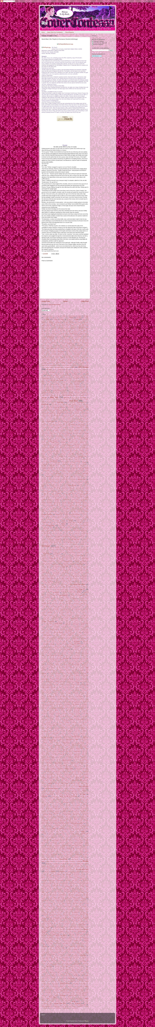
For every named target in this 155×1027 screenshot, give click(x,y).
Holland (43, 579)
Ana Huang (44, 356)
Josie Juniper (52, 640)
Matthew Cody (77, 754)
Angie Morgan (70, 359)
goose (73, 547)
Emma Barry (50, 509)
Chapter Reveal (62, 433)
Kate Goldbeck (44, 661)
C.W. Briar (74, 418)
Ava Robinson (82, 378)
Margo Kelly (50, 745)
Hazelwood (62, 567)
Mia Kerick (80, 771)
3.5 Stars (79, 317)
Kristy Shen (64, 690)
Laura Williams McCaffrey (76, 702)
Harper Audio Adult (83, 563)
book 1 (66, 401)
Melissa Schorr (54, 769)
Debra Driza (80, 478)
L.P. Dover (48, 695)
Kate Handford (59, 661)
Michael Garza (81, 772)
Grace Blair (44, 549)
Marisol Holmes (61, 748)
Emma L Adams (45, 511)
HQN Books (69, 582)
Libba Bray (52, 716)
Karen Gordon (44, 656)
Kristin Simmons (67, 688)
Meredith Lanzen (49, 771)
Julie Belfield (76, 641)
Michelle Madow (79, 777)
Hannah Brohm (76, 557)
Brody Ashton (76, 413)
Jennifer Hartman (55, 620)
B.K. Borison (77, 383)
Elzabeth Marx (85, 503)
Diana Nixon (59, 484)
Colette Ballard (71, 453)
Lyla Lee (58, 731)
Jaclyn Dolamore (68, 601)
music (54, 790)
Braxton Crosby (71, 409)
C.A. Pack (78, 415)
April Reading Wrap (58, 367)
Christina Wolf (80, 439)
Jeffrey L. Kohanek (70, 612)
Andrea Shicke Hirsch (46, 357)
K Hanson (70, 647)
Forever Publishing (46, 531)
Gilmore (77, 542)
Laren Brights (65, 698)
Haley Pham (44, 557)
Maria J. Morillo (67, 745)
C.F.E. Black (50, 416)
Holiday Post (76, 578)
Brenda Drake (44, 410)
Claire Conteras (50, 448)
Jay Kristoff (75, 610)
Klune (78, 684)
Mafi (49, 739)
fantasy (63, 524)
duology (70, 490)
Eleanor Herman (83, 494)
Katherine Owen (58, 664)
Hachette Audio (80, 555)
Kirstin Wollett (49, 684)
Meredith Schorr (57, 771)
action (68, 325)
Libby (57, 716)
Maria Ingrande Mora (58, 745)
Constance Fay (62, 456)
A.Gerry (76, 321)
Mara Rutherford (81, 742)
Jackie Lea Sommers (52, 601)
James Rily (58, 604)
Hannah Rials (69, 560)
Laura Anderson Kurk (52, 699)
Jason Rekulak (52, 610)
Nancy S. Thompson (83, 791)
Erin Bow (71, 517)
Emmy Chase (48, 513)
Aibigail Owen (81, 328)
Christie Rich (76, 438)
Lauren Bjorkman (75, 704)
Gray (43, 550)
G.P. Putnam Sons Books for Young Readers (65, 536)
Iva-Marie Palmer (49, 594)
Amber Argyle (69, 348)
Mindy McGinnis (83, 780)
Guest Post (46, 554)
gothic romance (84, 547)
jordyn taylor (67, 638)
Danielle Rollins (55, 470)
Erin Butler (77, 517)
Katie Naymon (52, 669)
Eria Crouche (60, 516)
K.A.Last (74, 649)
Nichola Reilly (56, 797)
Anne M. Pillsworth (55, 363)
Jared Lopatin (78, 609)
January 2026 (48, 609)
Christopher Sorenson (76, 444)
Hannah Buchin (45, 558)
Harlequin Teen (68, 561)
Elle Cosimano (74, 500)
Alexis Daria (65, 336)
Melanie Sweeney (63, 765)
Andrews (75, 357)
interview (79, 591)
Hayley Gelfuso (55, 567)
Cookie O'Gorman (64, 457)
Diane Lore (74, 484)
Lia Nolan (83, 714)
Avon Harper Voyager (79, 380)
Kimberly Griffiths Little (60, 681)
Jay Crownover (68, 610)
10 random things (72, 316)
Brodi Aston (65, 413)
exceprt (63, 520)
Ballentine (77, 384)
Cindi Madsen (84, 445)
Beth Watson (57, 393)
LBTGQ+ (62, 710)
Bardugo (83, 386)
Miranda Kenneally (53, 782)
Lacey (72, 695)
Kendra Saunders (84, 675)
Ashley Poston (52, 372)
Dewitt (85, 482)
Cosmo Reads (50, 459)
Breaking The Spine (81, 409)
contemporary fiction (82, 456)
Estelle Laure (54, 519)
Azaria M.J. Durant (67, 381)
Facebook (44, 522)
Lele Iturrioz (71, 713)
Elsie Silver (70, 503)
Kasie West (66, 658)
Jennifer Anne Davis (67, 617)
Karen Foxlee (84, 655)
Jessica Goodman (79, 626)
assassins (52, 374)
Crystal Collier (45, 464)
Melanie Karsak (84, 763)
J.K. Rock (51, 598)
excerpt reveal (80, 520)
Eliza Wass (48, 497)
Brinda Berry (77, 412)
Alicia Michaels (44, 339)
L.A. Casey (48, 693)
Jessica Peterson (56, 627)
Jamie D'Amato (71, 604)
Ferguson (45, 527)
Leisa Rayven (64, 713)
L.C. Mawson (54, 693)
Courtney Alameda (68, 459)
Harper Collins (55, 564)
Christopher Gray (83, 442)
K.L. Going (66, 650)
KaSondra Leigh (75, 658)
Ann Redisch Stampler (76, 360)
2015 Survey (61, 317)
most (76, 786)
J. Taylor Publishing (62, 595)
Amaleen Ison (62, 343)
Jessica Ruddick (83, 627)
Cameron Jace (66, 421)
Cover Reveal (53, 461)
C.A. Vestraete (84, 415)
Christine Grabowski (64, 441)
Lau (86, 698)
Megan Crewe (51, 760)
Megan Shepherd (80, 762)
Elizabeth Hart (79, 497)
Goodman (63, 547)
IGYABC (73, 586)
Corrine (44, 459)
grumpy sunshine (62, 552)
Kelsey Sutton (58, 675)
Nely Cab (75, 794)
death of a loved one (57, 477)
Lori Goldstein (56, 728)
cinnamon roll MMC (75, 447)
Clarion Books (49, 450)
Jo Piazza (67, 632)
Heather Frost (80, 569)
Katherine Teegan (76, 664)
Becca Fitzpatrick (48, 389)
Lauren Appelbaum (50, 704)
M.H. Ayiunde (69, 734)
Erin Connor (82, 517)
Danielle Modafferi (46, 470)
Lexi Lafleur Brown (59, 714)
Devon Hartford (79, 482)
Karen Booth (60, 655)
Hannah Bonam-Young (66, 557)
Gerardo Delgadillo (54, 542)
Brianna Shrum (80, 410)
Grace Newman (51, 549)
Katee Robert (63, 663)
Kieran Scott (84, 678)
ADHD (55, 327)
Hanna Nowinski (56, 557)
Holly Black (55, 580)
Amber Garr (84, 348)
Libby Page (70, 716)
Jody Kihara (86, 634)
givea (70, 544)
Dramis (87, 488)
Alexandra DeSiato (83, 333)
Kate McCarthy (82, 661)
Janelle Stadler (56, 607)
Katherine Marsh (50, 664)
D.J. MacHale (67, 465)
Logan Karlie (49, 727)
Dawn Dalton (75, 474)
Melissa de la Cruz (78, 766)
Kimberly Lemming (83, 681)
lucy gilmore (61, 730)
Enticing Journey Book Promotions (72, 514)
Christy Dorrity (85, 444)
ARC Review (83, 367)
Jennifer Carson (84, 617)
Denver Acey (56, 482)
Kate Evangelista (83, 659)
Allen (70, 340)
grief (51, 552)
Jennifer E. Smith (45, 620)
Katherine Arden (79, 663)
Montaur (79, 785)
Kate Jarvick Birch (66, 661)
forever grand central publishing (80, 530)
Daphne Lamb (48, 471)
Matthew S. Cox (53, 756)
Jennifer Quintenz (84, 623)
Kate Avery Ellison (54, 660)
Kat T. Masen (45, 659)
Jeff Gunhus (50, 612)
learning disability (52, 711)
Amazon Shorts (62, 348)
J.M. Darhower (82, 598)
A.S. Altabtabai (79, 322)
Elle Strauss (49, 502)
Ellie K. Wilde (71, 502)
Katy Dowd (49, 670)
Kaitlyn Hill (44, 653)
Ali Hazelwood (50, 337)
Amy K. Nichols (77, 353)
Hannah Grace (52, 558)
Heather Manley (75, 570)
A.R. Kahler (72, 322)
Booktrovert (67, 406)
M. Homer (48, 734)
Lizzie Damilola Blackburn (51, 725)
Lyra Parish (63, 733)
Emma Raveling (66, 511)
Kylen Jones (82, 692)
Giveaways (46, 546)
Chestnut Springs (59, 436)
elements (43, 496)
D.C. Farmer (60, 465)
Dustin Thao (80, 490)
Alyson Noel (60, 342)
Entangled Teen (59, 514)
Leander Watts (44, 711)
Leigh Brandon (84, 711)
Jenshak (82, 624)
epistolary (48, 516)
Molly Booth (57, 783)
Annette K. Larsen (72, 363)
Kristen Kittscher (54, 687)
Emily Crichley (82, 505)
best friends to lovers (46, 392)
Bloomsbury (44, 399)
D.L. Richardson (81, 465)
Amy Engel (48, 353)
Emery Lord (45, 505)
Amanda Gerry (49, 345)
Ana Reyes (50, 356)
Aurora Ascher (68, 377)
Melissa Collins (68, 766)
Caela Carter (55, 419)
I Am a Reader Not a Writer (77, 584)
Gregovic (77, 550)
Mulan (66, 788)
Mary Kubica (77, 753)
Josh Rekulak (44, 640)
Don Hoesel (64, 487)
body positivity (80, 399)
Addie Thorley (81, 325)
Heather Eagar (62, 569)
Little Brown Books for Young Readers (50, 724)
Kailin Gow (77, 652)
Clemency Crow (65, 451)
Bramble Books (71, 407)
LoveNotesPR (83, 728)
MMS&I (50, 783)
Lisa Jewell (65, 721)
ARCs (55, 369)
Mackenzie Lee (66, 736)
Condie (77, 454)
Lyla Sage (69, 731)
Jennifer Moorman (49, 623)
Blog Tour (54, 397)
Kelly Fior (82, 672)
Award (48, 381)
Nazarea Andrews (59, 794)
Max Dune (61, 756)
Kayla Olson (74, 670)
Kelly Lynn (51, 673)
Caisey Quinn (63, 419)
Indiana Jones (81, 587)
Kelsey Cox (76, 673)
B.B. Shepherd (56, 383)
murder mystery (85, 788)
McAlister (85, 756)
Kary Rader (59, 658)
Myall (79, 790)
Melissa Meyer (85, 768)
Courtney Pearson (84, 459)
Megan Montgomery (58, 762)
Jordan (68, 637)
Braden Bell (57, 407)
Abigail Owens (84, 324)
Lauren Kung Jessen (82, 705)
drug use (59, 490)
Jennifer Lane (60, 621)
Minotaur (43, 782)
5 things (83, 319)
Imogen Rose (65, 587)
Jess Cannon (56, 626)
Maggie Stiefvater (69, 739)
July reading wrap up (83, 644)
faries (80, 524)
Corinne (86, 457)
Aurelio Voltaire (59, 377)
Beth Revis (44, 394)
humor (43, 584)
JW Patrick (65, 647)
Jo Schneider (72, 632)
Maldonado (45, 742)
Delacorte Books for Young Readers (68, 479)
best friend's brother (83, 390)
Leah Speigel (84, 710)
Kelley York (69, 672)
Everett (50, 520)
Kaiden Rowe (70, 652)
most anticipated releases (51, 788)
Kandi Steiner (64, 653)
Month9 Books (85, 785)
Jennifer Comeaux (55, 618)
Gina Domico (56, 544)
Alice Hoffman (71, 337)
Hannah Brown (84, 557)
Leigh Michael (44, 713)
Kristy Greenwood (56, 690)
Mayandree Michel (68, 756)
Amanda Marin (72, 345)
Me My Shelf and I (45, 759)
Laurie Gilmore (62, 708)
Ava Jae (64, 378)
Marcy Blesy (59, 743)
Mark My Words (57, 750)
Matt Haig (62, 754)
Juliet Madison (67, 644)
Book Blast (73, 401)
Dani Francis (80, 467)
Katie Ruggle (74, 669)
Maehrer (44, 739)
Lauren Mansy (52, 707)
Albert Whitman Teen (46, 331)
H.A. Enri (79, 553)
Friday (51, 534)
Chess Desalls (51, 436)
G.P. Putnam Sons (49, 536)
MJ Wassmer (84, 782)
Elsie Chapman (56, 503)
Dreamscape (45, 490)
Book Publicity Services (56, 404)
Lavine (87, 708)
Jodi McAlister (63, 634)
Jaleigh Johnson (83, 603)
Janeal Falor (49, 607)
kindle (77, 682)
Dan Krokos (67, 467)
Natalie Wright (66, 793)
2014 (55, 317)
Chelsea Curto (79, 435)
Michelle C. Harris (45, 777)
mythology (44, 791)
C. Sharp (72, 415)
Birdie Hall (53, 395)
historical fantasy (45, 576)
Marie (51, 747)
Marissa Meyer (79, 748)
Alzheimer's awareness (53, 343)
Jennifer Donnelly (83, 618)
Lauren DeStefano (54, 705)
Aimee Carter (47, 330)
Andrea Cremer (75, 356)
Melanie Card (66, 763)
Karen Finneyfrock (76, 655)
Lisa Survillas (48, 722)
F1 (85, 520)
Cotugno (61, 459)
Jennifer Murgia (58, 623)
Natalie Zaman (74, 793)
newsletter (50, 797)
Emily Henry (61, 507)
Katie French (58, 667)
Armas (67, 369)
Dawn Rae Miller (65, 476)
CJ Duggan (83, 447)
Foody (61, 528)
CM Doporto (49, 453)
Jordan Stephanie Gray (50, 638)
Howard (63, 582)
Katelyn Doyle (71, 663)
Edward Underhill (80, 493)
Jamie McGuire (79, 604)
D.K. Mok (74, 465)
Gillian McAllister (70, 542)
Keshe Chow (84, 676)
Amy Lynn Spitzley (52, 354)
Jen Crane (77, 612)
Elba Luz (62, 494)
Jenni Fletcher (69, 615)
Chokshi (51, 438)
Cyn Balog (44, 465)
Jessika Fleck (77, 629)
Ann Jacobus (67, 360)
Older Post (84, 301)
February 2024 (75, 525)
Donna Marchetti (80, 487)
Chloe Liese (45, 438)
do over (48, 487)
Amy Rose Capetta (61, 354)
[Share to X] (55, 254)
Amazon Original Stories (51, 348)
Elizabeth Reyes (49, 500)
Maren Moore (67, 743)
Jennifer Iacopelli (83, 620)
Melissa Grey (60, 768)
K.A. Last (61, 649)
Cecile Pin (63, 430)
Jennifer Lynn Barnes (77, 621)
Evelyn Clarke (44, 520)
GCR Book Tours (75, 539)
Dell (58, 481)
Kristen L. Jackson (62, 687)
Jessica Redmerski (65, 627)
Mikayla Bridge (79, 779)
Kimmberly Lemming (71, 682)
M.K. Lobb (75, 734)
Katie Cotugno (51, 667)
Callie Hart (85, 419)
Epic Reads (84, 514)
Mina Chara (67, 780)
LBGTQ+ (56, 710)
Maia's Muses (69, 740)
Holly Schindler (58, 581)
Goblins (71, 546)
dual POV (65, 490)
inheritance (72, 589)
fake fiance (86, 522)
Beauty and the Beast (80, 387)
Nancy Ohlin (64, 791)
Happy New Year (85, 560)
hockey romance (50, 578)
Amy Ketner (84, 353)
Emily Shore (58, 508)
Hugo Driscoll (84, 582)
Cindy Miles (51, 447)
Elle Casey (67, 500)
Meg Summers (84, 759)
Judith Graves (74, 640)
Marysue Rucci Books (46, 754)
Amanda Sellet (49, 347)
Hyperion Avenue (64, 584)
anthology (59, 365)
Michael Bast (66, 772)
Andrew (62, 357)
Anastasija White (67, 356)
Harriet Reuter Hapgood (82, 566)
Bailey (43, 384)
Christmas (63, 442)
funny (78, 534)
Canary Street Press (68, 422)
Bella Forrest (78, 389)
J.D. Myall (66, 597)
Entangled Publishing (47, 514)
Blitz (86, 395)
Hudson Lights (77, 582)
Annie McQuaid (52, 365)
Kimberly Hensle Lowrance (72, 681)
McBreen (43, 757)
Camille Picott (80, 421)
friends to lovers (66, 535)
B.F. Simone (69, 383)
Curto (78, 464)
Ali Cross (85, 336)
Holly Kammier (84, 579)
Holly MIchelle (50, 581)
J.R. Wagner (61, 600)
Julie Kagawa (77, 643)
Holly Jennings (77, 579)
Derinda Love (68, 482)
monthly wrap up (47, 786)
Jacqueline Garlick (46, 603)
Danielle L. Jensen (84, 468)
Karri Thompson (52, 658)
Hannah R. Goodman (60, 560)
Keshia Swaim (44, 678)
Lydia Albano (84, 730)
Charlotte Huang (58, 435)
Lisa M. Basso (73, 720)
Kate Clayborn (69, 659)
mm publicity (44, 783)
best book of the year (73, 390)
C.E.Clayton (44, 416)
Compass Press (70, 454)
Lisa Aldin (64, 719)
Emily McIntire (85, 507)
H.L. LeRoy (61, 555)
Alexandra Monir (69, 334)
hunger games (49, 584)
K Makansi (76, 647)
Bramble (63, 407)
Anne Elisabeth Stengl (79, 362)
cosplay (56, 459)
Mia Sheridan (85, 771)
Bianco (47, 395)
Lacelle (67, 695)
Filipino (76, 527)
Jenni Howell (76, 615)
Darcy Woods (71, 471)
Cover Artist (45, 461)
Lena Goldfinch (78, 713)
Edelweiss (58, 493)
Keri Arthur (71, 676)
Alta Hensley (54, 342)
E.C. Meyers (67, 491)
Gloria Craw (66, 546)
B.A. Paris (50, 383)
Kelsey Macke (51, 675)
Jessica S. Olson (45, 629)
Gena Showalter (45, 541)
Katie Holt (72, 667)
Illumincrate (85, 586)
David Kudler (54, 474)
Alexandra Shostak (78, 334)
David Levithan (62, 474)
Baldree (58, 384)
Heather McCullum (55, 572)
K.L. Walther (78, 650)
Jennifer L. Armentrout (48, 621)
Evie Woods (56, 520)
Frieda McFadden (57, 534)
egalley (86, 493)
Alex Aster (83, 331)
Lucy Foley (54, 730)
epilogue (43, 516)
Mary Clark (85, 751)
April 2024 (81, 365)
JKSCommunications (58, 632)
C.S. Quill (62, 418)
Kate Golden (51, 661)
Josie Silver (59, 640)
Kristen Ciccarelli (45, 687)
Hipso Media (84, 575)
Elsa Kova (50, 503)
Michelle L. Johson (70, 777)
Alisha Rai (82, 339)
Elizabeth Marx (66, 499)
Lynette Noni (84, 731)
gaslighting (58, 539)
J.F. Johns (79, 597)
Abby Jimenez (54, 324)
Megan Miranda (49, 762)
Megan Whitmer (50, 763)
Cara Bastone (53, 424)
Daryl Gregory (66, 473)
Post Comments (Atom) (55, 304)
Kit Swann (68, 684)
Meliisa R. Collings (73, 765)
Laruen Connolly (81, 698)
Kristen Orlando (71, 687)
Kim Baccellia (52, 679)
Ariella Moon (61, 369)
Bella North (85, 389)
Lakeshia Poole (71, 696)
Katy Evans (55, 670)
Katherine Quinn (67, 664)
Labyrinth (62, 695)
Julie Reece (45, 644)
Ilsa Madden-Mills (52, 587)
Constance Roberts (72, 456)
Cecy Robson (69, 430)
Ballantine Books (65, 384)
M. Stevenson (55, 734)
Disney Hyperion (72, 485)
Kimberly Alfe (78, 679)
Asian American (84, 372)
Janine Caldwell (71, 607)
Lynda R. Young (77, 731)
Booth (72, 406)
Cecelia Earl (48, 430)
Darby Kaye (64, 471)
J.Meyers (55, 600)
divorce (85, 485)
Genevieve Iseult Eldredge (56, 541)
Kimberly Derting (49, 681)
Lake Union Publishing (61, 696)
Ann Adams (53, 360)
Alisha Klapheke (75, 339)
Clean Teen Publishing (55, 451)
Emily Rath (45, 508)
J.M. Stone (49, 600)
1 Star (58, 316)
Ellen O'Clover (57, 502)
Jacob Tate (84, 601)
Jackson (61, 601)
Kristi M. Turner (46, 688)
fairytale (64, 522)
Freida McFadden (84, 533)
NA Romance (53, 791)
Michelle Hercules (54, 777)
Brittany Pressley (45, 413)
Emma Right (73, 511)
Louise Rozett (76, 728)
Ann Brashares (60, 360)
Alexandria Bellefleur (50, 336)
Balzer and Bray (48, 386)
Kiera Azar (71, 678)
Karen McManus (60, 656)
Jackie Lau (44, 601)
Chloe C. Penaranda (77, 436)
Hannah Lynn (68, 558)
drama (82, 488)
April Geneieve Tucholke (48, 367)
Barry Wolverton (48, 387)
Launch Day (44, 699)
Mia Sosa (45, 772)
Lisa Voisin (61, 722)
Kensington (58, 676)
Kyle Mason (68, 692)
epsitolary (54, 516)
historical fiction (53, 576)
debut (86, 477)
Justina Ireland (45, 647)
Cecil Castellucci (55, 430)
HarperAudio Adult (56, 566)
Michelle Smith (49, 779)
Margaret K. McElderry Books (77, 743)
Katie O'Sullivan (60, 669)
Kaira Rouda (84, 652)
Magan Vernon (54, 739)
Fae (48, 522)
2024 (66, 317)
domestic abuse (56, 487)
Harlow (55, 563)
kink (83, 682)
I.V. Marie (44, 586)
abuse (48, 325)
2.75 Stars (46, 317)
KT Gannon (56, 692)
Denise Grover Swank (75, 481)
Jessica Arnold (64, 626)
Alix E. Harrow (65, 340)
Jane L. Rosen (82, 606)
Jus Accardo (77, 646)
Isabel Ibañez (65, 592)
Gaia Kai (66, 537)
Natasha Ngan (81, 793)
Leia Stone (69, 711)
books (44, 406)
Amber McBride (67, 350)
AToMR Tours (62, 374)
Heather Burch (45, 569)
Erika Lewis (59, 517)
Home (43, 32)
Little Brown (84, 722)
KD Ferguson (48, 672)
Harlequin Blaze (60, 561)
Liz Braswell (63, 724)
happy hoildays (77, 560)
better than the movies (80, 393)
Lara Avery (59, 698)
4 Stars (47, 319)
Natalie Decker (58, 793)
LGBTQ (72, 714)
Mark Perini (65, 750)
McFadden (59, 757)
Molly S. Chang (80, 783)
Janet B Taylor (64, 607)
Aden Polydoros (49, 327)
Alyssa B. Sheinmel (68, 342)
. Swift (43, 316)
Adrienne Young (73, 327)
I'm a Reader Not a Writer (52, 586)
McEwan (54, 757)
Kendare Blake (66, 675)
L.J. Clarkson (75, 693)
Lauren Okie (76, 707)
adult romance (82, 327)
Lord (51, 728)
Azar (60, 381)
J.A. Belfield (79, 595)
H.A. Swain (85, 553)
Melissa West (69, 769)
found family (84, 531)
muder (62, 788)
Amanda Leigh (64, 345)
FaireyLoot (53, 522)
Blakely (82, 395)
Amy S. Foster (70, 354)
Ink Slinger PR (80, 589)
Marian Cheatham (83, 745)
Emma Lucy (59, 511)
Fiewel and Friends (63, 527)
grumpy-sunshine (71, 552)
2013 (51, 317)
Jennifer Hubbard (74, 620)
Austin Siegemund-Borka (78, 377)
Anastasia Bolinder (58, 356)
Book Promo (45, 404)
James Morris (44, 604)
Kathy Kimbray (61, 666)
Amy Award (61, 351)
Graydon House (48, 550)
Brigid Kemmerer (61, 412)
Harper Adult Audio (73, 563)
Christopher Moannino (66, 444)
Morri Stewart (66, 786)
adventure (54, 328)
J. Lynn (83, 594)
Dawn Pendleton (57, 476)
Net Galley (83, 794)
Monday (54, 785)
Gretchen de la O (83, 550)
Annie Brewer (81, 363)
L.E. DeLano (61, 693)
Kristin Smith (74, 688)
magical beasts (44, 740)
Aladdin (79, 330)
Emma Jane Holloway (82, 510)
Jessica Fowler (71, 626)
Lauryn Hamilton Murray (78, 708)
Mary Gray (64, 753)
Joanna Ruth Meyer (47, 634)
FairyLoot (59, 522)
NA (48, 791)
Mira (47, 782)
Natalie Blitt (51, 793)
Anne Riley (64, 363)
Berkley (48, 390)
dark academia (79, 471)
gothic (78, 547)
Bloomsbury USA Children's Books (55, 399)
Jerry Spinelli (49, 626)
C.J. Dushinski (64, 416)
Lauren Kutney (44, 707)
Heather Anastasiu (83, 567)
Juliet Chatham (59, 644)
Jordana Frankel (60, 638)
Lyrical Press (75, 733)
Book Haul (60, 402)
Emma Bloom (57, 509)
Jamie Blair (64, 604)
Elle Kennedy (82, 500)
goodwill (69, 547)
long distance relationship (80, 727)
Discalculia (53, 485)
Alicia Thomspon (59, 339)
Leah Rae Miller (77, 710)
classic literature (56, 450)
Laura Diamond (68, 699)
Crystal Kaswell (53, 464)
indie (86, 587)
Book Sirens (65, 404)
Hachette (73, 555)
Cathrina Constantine (69, 428)
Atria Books (74, 374)
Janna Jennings (80, 607)
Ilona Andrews (44, 587)
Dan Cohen (61, 467)
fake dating (79, 522)
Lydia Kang (52, 731)
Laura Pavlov (77, 701)
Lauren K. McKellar (73, 705)
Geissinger (85, 539)
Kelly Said (64, 673)
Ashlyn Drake (76, 372)
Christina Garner (56, 439)
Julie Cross (64, 643)
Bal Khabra (53, 384)
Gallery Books (73, 538)
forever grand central (66, 530)
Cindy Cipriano (44, 447)
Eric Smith (79, 516)
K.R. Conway (44, 652)
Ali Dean (43, 337)
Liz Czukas (70, 724)
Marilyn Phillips (83, 747)
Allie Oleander (82, 340)
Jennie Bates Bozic (84, 615)
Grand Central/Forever (82, 549)
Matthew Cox (84, 754)
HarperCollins (65, 566)
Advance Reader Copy (46, 328)
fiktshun (71, 527)
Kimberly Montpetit (52, 682)
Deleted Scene (53, 481)
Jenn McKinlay (44, 615)
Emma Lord (52, 511)
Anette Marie (81, 357)
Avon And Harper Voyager (57, 380)
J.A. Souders (53, 597)
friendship (73, 534)
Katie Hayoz (65, 667)
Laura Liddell (64, 701)
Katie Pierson (67, 669)
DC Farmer (77, 476)
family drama (57, 524)
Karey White (84, 656)
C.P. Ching (50, 418)
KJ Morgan (73, 684)
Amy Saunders (77, 354)
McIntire (69, 757)
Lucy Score (77, 730)
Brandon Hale (63, 409)
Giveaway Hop (83, 544)
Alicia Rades (51, 339)
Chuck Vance (77, 445)
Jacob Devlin (77, 601)
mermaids (64, 771)
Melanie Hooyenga (75, 763)
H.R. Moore (67, 555)
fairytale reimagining (72, 522)
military (58, 780)
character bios (69, 433)
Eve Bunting (78, 519)
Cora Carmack (78, 458)
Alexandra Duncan (45, 334)
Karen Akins (77, 653)
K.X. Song (51, 652)
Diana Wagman (67, 484)
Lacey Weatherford (79, 695)
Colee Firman (63, 453)
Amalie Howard (71, 343)
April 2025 (86, 365)
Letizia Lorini (45, 714)
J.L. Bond (57, 598)
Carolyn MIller (67, 425)
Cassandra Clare (83, 425)
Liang (47, 716)
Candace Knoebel (83, 422)
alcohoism (54, 331)
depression (62, 482)
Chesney (45, 436)
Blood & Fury (75, 397)
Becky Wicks (71, 389)
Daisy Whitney (50, 467)
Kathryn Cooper (45, 666)
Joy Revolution (67, 640)
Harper (59, 563)
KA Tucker (58, 652)
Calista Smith (78, 419)
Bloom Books (83, 397)
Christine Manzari (45, 442)
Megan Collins (44, 760)
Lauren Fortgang (63, 705)
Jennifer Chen (46, 618)
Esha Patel (48, 519)
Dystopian (49, 491)
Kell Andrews (62, 672)
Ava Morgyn (69, 378)
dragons (78, 488)
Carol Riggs (48, 425)
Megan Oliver (66, 762)
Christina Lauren (65, 439)
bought (82, 406)
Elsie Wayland (78, 503)
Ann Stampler (44, 362)
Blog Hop (44, 397)
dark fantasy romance (49, 473)
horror (87, 581)
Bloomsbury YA (67, 399)
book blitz (85, 401)
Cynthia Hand (52, 465)
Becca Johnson (56, 389)
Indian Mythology (73, 587)
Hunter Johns (56, 584)
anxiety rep (69, 365)
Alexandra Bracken (73, 333)
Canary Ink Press (58, 422)
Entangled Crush (83, 513)
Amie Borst (82, 350)
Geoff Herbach (76, 541)
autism (59, 378)
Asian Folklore (45, 374)
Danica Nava (50, 468)
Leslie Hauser (85, 713)
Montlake (54, 786)
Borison (77, 406)
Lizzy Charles (67, 725)
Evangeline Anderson (69, 519)
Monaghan (48, 785)
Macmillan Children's (57, 737)
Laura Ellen (75, 699)
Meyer (68, 771)
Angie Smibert (77, 359)
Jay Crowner (60, 610)
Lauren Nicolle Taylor (68, 707)
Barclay (77, 386)
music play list (60, 790)
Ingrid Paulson (57, 589)
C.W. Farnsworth (81, 418)
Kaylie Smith (80, 670)
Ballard (71, 384)
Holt (69, 581)
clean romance (45, 451)
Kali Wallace (49, 653)
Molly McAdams (65, 783)
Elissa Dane (82, 496)
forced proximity (50, 530)
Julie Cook (58, 643)
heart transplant (74, 567)
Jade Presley (54, 603)
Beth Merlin (71, 392)
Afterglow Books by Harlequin (64, 328)
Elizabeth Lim (58, 499)
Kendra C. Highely (75, 675)
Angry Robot (84, 359)
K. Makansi (50, 649)
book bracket (44, 402)
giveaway (75, 544)
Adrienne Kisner (65, 327)
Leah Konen (69, 710)
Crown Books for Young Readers (69, 462)
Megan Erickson (67, 760)
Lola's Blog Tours (70, 727)
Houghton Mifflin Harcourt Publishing (51, 583)
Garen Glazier (81, 537)
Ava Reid (76, 378)
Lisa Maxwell (80, 720)
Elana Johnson (55, 494)
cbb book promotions (79, 428)
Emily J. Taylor (69, 507)
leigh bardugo (76, 711)
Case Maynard (75, 425)
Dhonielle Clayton (45, 484)
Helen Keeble (76, 573)
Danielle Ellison (74, 468)
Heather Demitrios (53, 569)
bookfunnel (86, 404)
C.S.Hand (68, 418)
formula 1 (66, 531)
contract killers (56, 457)
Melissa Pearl (46, 769)
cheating (73, 435)
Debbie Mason (73, 477)
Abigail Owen (76, 324)
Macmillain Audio (75, 736)
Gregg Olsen (62, 550)
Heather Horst (51, 570)
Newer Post (46, 301)
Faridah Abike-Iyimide (72, 524)
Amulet (48, 351)
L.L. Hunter (82, 693)
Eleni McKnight (56, 496)
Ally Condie (47, 342)
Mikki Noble (52, 780)
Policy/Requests (69, 32)
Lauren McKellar (59, 707)
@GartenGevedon (49, 316)
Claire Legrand (64, 448)
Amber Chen (77, 348)
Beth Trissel (50, 393)
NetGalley (44, 796)
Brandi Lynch (49, 409)
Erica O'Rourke (52, 517)
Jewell (44, 630)
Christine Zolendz (55, 442)
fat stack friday (50, 525)
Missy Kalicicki (70, 782)
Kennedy (52, 676)
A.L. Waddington (50, 322)
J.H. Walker (84, 597)
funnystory (83, 534)
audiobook (48, 375)
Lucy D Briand (48, 730)
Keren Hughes (64, 676)
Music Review (67, 790)
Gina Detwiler (49, 544)
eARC (87, 491)
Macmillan (85, 736)
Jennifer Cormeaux (64, 618)
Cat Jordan (57, 427)
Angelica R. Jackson (61, 359)
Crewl (83, 461)
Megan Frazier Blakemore (79, 760)
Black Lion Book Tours (68, 395)
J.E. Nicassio (72, 597)
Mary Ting (84, 753)
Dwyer (85, 490)
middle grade (64, 779)
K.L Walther (59, 650)
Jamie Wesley (46, 606)
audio (81, 374)
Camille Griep (73, 421)
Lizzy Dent (74, 725)
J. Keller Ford (77, 594)
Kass (82, 658)
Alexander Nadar (64, 333)
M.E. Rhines (61, 734)
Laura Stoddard (66, 702)
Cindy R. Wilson (59, 447)
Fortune (71, 531)
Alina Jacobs (67, 339)
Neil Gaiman (68, 794)
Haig (86, 555)
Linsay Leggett (44, 719)
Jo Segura (79, 632)
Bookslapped (60, 406)
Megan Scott (73, 762)
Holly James (69, 579)
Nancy (58, 791)
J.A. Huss (86, 595)
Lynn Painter (56, 733)
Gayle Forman (66, 539)
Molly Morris (72, 783)
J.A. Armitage (72, 595)
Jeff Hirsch (56, 612)
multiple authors (72, 788)
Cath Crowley (71, 427)
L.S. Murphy (55, 695)
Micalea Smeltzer (58, 772)
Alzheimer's (45, 343)
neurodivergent (54, 796)
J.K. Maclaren (44, 598)
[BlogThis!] (53, 254)
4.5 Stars (61, 319)
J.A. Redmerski (46, 597)
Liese (79, 716)
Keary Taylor (55, 672)
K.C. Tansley (85, 649)
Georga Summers (45, 542)
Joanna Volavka (56, 634)
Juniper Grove (62, 646)
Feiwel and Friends (84, 525)
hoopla (73, 581)
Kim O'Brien (59, 679)
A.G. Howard (69, 321)
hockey (43, 578)
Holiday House (69, 578)
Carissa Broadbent (71, 424)
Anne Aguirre (70, 362)
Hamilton (50, 557)
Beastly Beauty (71, 387)
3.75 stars (86, 317)
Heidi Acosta (48, 573)
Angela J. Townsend (50, 359)
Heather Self (73, 572)
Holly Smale (65, 581)
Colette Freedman (79, 453)
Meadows (53, 759)
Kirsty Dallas (56, 684)
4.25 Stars (55, 319)
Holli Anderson (49, 579)
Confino (82, 454)
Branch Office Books (80, 407)
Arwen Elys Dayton (83, 369)
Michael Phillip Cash (51, 774)
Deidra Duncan (51, 479)
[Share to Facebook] (57, 254)
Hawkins (48, 567)
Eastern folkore (46, 493)
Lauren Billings (67, 704)
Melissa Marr (78, 768)
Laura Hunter (49, 701)
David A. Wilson (78, 473)
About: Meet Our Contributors (55, 32)
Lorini (70, 728)
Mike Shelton (45, 780)
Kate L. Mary (74, 661)
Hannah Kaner (61, 558)
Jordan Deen (81, 637)
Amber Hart (59, 350)
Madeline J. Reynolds (77, 737)
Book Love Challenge (71, 402)
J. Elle (71, 594)
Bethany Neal (71, 393)
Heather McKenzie (65, 572)
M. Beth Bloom (83, 733)
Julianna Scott (54, 641)
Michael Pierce (60, 774)
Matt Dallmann (55, 754)
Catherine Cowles (79, 427)
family (51, 524)
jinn (51, 632)
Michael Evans (73, 772)
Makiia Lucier (85, 740)
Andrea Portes (84, 356)
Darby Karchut (56, 471)
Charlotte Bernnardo (49, 435)
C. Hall (68, 415)
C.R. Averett (56, 418)
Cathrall (61, 428)
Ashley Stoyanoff (60, 372)
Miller (62, 780)
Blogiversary (66, 397)
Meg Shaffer (77, 759)
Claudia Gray (76, 450)
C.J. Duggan (56, 416)
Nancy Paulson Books (72, 791)
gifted (65, 542)
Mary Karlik (71, 753)
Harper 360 (65, 563)
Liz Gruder (76, 724)
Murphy (44, 790)
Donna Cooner (72, 487)
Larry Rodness (73, 698)
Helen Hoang (69, 573)
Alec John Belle (67, 331)
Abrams (43, 325)
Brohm (82, 413)
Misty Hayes (77, 782)
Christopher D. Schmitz (73, 442)
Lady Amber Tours (51, 696)
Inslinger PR (51, 591)
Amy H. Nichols (69, 353)
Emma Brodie (64, 509)
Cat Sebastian (64, 427)
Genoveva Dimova (67, 541)
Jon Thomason (76, 635)
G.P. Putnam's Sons (80, 536)
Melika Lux (81, 765)
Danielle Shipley (62, 470)
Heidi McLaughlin (55, 573)
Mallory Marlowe (66, 742)
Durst (75, 490)
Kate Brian (62, 660)
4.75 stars (69, 319)
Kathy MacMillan (69, 666)
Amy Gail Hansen (61, 353)
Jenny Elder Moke (66, 624)
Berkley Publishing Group (59, 390)
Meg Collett (64, 759)
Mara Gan (74, 742)
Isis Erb (79, 592)
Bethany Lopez (64, 393)
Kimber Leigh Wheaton (68, 679)
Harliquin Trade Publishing (47, 563)
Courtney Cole (77, 459)
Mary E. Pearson (45, 753)
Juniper (55, 646)
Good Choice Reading (54, 547)
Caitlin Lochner (71, 419)
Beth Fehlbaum (64, 392)
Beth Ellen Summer (56, 392)
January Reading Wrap (65, 609)
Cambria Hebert (50, 421)
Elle (62, 500)
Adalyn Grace (74, 325)
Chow (55, 438)
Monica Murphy (60, 785)
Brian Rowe (72, 410)
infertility (43, 589)
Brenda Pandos (52, 410)
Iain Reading (61, 586)
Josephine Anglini (75, 638)
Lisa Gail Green (58, 720)
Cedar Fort (76, 430)
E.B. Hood (55, 491)
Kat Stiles (86, 658)
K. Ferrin (86, 647)
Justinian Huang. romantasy (55, 647)
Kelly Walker (69, 673)
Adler (59, 327)
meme (83, 769)
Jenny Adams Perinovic (56, 624)
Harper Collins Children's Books (67, 564)
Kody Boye (57, 685)
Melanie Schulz (54, 765)
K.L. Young (85, 650)
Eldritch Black (75, 494)
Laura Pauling (71, 701)
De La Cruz (84, 476)
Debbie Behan (65, 477)
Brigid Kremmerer (69, 412)
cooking (71, 457)
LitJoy (79, 722)
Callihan (43, 421)
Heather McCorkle (46, 572)
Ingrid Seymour (65, 589)
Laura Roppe (52, 702)
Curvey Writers (84, 464)
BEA (65, 387)
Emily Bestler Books (73, 505)
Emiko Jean (58, 505)
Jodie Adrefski (79, 634)
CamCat (59, 421)
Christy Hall (45, 445)
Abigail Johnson (69, 324)
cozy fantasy (77, 461)
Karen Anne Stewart (51, 655)
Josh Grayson (84, 638)
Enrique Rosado (75, 513)
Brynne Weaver (57, 415)
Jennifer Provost (75, 623)
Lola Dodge (62, 727)
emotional (55, 513)
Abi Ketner (61, 324)
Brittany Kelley (84, 412)
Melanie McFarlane (45, 765)
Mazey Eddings (77, 756)
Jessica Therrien (62, 629)
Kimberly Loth (44, 682)
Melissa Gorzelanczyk (51, 768)
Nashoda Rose (45, 793)
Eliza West (54, 497)
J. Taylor (54, 595)
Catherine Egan (49, 428)
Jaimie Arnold (76, 603)
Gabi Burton (48, 537)
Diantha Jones (80, 484)
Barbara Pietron (71, 386)
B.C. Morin (63, 383)
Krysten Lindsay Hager (47, 692)
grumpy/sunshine (80, 552)
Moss (72, 786)
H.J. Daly (56, 555)
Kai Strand (64, 652)
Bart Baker (55, 387)
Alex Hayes (48, 333)
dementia (63, 481)
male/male (51, 742)
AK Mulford (69, 330)
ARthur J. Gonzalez (74, 369)
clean (86, 450)
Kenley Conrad (46, 676)
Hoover (78, 581)
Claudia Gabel (69, 450)
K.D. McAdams (46, 650)
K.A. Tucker (67, 649)
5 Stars (77, 319)
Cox (72, 461)
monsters (74, 785)
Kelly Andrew (76, 672)
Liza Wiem (83, 724)
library (75, 716)
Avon (47, 380)
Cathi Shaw (56, 428)
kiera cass (77, 678)
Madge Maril (85, 737)
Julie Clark (52, 643)
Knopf (83, 684)
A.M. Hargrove (58, 322)
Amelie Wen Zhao (75, 350)
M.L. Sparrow (82, 734)
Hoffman (58, 578)
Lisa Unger (55, 722)
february (68, 525)
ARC (73, 367)
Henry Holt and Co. (53, 575)
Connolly (50, 456)
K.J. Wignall (53, 650)
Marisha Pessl (54, 748)
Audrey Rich (51, 377)
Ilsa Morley (59, 587)
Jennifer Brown (77, 617)
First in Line (86, 527)
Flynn (52, 528)
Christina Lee (73, 439)
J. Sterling (48, 595)
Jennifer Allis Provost (56, 617)
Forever (57, 530)
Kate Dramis (76, 659)
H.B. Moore (44, 555)
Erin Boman (65, 517)
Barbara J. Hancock (62, 386)
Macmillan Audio (46, 737)
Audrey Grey (84, 375)
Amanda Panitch (80, 345)
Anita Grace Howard (46, 360)
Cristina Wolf (48, 462)
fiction (56, 527)
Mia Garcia (74, 771)
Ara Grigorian (67, 367)
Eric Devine (67, 516)
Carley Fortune (81, 424)
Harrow (43, 567)
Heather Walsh (80, 572)
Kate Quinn (56, 663)
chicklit (70, 436)
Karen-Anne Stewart (76, 656)
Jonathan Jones (84, 635)
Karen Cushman (68, 655)
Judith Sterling (82, 640)
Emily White (81, 508)
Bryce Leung (49, 415)
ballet (82, 384)
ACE (58, 325)
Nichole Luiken (72, 797)
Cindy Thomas (67, 447)
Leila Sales (58, 713)
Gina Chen (83, 542)
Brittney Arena (52, 413)
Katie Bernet (44, 667)
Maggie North (61, 739)
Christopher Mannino (46, 444)
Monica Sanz (67, 785)
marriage (43, 751)
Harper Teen (79, 564)
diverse (80, 485)
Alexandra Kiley (54, 334)
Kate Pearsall (50, 663)
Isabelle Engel (72, 592)
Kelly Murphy (57, 673)
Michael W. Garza (77, 774)
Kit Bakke (62, 684)
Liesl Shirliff (85, 716)
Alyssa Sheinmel (85, 342)
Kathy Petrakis (77, 666)
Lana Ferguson (79, 696)
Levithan (51, 714)
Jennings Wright (46, 624)
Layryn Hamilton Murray (48, 710)
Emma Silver (80, 511)
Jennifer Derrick (74, 618)
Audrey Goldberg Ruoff (65, 375)
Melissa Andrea (50, 766)
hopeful (83, 581)
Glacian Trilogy (59, 546)
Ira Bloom (49, 592)
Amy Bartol (69, 351)
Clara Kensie (71, 448)
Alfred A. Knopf (73, 336)
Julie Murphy (85, 643)
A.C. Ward (56, 321)
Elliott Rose (85, 502)
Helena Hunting (84, 573)
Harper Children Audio (46, 564)
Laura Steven (59, 702)
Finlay (80, 527)
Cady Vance (48, 419)
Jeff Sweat (62, 612)
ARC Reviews (49, 369)
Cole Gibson (56, 453)
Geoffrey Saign (84, 541)
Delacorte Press (82, 479)
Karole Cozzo (44, 658)
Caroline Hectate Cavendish (57, 425)
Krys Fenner (70, 690)
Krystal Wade (84, 690)
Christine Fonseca (52, 441)
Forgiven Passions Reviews (57, 531)
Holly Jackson (63, 579)
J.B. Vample (60, 597)
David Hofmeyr (47, 474)
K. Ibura (44, 649)
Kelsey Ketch (84, 673)
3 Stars (71, 317)
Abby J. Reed (46, 324)
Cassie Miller (50, 427)
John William (69, 635)
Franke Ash (70, 533)
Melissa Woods (77, 769)
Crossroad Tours (56, 462)
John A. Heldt (56, 635)
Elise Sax (69, 496)
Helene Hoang (44, 575)
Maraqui (48, 743)
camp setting (50, 422)
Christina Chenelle (47, 439)
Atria (67, 374)
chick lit (65, 436)
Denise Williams (49, 482)
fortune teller (77, 531)
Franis (65, 533)
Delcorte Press (45, 481)
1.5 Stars (64, 316)
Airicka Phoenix (63, 330)
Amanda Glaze (57, 345)
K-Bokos (81, 647)
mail (81, 740)
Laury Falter (69, 708)
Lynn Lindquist (48, 733)
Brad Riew (50, 407)
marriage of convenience (52, 751)
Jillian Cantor (60, 630)
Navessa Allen (50, 794)
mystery (84, 790)
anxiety (63, 365)
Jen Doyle (83, 612)
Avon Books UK (70, 380)
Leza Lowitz (66, 714)
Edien (65, 493)
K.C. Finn (80, 649)
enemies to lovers (63, 513)
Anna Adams (51, 362)
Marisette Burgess (45, 748)
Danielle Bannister (66, 468)
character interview (78, 433)
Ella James (57, 500)
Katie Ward (81, 669)
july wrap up (50, 646)
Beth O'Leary (77, 392)
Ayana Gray (54, 381)
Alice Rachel (78, 337)
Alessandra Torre (75, 331)
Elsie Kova (64, 503)
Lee (58, 711)
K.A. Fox (55, 649)
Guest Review (56, 554)
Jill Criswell (54, 630)
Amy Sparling (84, 354)
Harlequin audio (52, 561)
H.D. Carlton (50, 555)
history (69, 576)
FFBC (50, 527)
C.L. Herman (78, 416)
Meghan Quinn (58, 763)
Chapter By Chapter (53, 433)
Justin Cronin (84, 646)
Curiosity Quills (64, 464)
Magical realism (53, 740)
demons (68, 481)
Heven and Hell (74, 575)
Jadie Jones (61, 603)
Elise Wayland (75, 496)
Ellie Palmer (78, 502)
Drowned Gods (53, 490)
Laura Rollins (45, 702)
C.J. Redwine (71, 416)
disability (47, 485)
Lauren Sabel (44, 708)
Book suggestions (73, 404)
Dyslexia (43, 491)
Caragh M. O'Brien (61, 424)
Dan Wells (74, 467)
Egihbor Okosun (47, 494)
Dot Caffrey (72, 488)
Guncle (65, 553)
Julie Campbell (46, 643)
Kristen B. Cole (75, 685)
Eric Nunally (73, 516)
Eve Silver (84, 519)
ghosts (60, 542)
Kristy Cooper (48, 690)
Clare (76, 448)
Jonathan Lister (54, 637)
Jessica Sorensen (54, 629)
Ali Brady (79, 336)
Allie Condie (75, 340)
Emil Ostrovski (65, 505)
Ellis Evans (44, 503)
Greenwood (55, 550)
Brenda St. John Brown (62, 410)
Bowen (86, 406)
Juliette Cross (74, 644)
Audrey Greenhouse (76, 375)
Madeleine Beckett (67, 737)
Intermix (57, 591)
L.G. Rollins (68, 693)
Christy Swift (70, 445)
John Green (62, 635)
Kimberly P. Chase (61, 682)
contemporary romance (47, 458)
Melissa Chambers (59, 766)
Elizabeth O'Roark (75, 499)
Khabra (50, 678)
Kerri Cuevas (77, 676)
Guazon (86, 552)
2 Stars (79, 316)
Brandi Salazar (56, 409)
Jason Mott (45, 610)
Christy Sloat (63, 445)
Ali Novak (59, 337)
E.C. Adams (61, 491)
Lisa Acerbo (57, 719)
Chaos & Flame (45, 433)
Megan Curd (58, 760)
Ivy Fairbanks (57, 594)
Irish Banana (55, 592)
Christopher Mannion (56, 444)
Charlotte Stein (66, 435)
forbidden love (76, 528)
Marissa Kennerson (70, 748)
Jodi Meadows (71, 634)
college (56, 454)
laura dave (60, 699)
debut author (44, 479)
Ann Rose (85, 360)
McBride (48, 757)
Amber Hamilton (52, 350)
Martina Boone (77, 751)
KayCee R (68, 670)
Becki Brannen (64, 389)
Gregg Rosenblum (69, 550)
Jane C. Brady (67, 606)
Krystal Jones (77, 690)
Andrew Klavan (69, 357)
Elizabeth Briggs (62, 497)
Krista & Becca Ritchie (65, 685)
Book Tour (80, 404)
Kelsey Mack (44, 675)
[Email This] (52, 254)
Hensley (60, 575)
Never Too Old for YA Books (68, 796)
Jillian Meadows (68, 631)
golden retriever (78, 546)
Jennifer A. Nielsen (46, 617)
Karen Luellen (52, 656)
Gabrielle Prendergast (57, 537)
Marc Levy (53, 743)
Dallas (56, 467)
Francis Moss (59, 533)
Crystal (84, 462)
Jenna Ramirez (62, 615)
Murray (49, 790)
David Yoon (68, 474)
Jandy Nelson (53, 606)
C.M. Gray (44, 418)
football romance (68, 528)
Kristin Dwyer (60, 688)
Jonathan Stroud (62, 637)
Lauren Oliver (84, 707)
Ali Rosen (65, 337)
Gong (46, 547)
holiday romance (83, 578)
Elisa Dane (63, 496)
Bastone (60, 387)
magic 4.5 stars (84, 739)
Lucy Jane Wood (69, 730)
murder (78, 788)
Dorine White (58, 488)
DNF (43, 487)
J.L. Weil (62, 598)
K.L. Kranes (72, 650)
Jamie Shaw (86, 604)
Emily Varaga (74, 508)
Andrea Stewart (55, 357)
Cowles (68, 461)
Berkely (43, 390)
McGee (64, 757)
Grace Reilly (59, 549)
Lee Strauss (63, 711)
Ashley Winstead (68, 372)
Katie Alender (84, 666)
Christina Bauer (84, 438)
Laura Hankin (81, 699)
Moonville (60, 786)
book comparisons (52, 402)
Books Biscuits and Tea (52, 406)
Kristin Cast (53, 688)
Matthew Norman (45, 756)
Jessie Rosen (70, 629)
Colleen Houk (50, 454)
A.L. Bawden (82, 321)
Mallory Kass (57, 742)
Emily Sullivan (66, 508)
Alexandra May (61, 334)
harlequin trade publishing (81, 561)
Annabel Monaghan (60, 362)
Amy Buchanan (82, 351)
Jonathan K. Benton (45, 637)
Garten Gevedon (50, 539)
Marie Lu (64, 747)
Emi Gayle (51, 505)
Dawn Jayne (81, 474)
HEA (68, 567)
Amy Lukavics (44, 354)
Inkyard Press (44, 591)
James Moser (51, 604)
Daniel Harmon (58, 468)
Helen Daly (63, 573)
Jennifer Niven (68, 623)
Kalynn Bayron (57, 653)
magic (76, 739)
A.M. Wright (65, 322)
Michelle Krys (62, 777)
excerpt (70, 520)
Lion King (51, 719)
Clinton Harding (72, 451)
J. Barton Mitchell (65, 594)
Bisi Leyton (59, 395)
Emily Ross (52, 508)
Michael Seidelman (68, 774)
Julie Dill (70, 643)
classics (63, 450)
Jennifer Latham (68, 621)
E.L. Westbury (81, 491)
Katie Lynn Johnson (80, 667)
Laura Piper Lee (85, 701)
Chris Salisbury (69, 438)
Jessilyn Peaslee (85, 629)
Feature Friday (61, 525)
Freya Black (45, 534)
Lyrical (69, 733)
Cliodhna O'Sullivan (81, 451)
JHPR (48, 630)
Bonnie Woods (49, 401)
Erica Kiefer (45, 517)
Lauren (43, 704)
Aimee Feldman (55, 330)
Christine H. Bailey (74, 441)
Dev (74, 482)
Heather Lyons (66, 570)
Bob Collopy (73, 399)
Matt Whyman (69, 754)
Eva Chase (61, 519)
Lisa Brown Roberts (80, 719)
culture (58, 464)
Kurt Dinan (62, 692)
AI (76, 328)
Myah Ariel (74, 790)
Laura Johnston (57, 701)
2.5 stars (86, 316)
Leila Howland (51, 713)
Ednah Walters (71, 493)
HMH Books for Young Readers (79, 576)
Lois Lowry (56, 727)
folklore (56, 528)
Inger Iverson (49, 589)
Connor (55, 456)
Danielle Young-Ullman (71, 470)
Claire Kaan (57, 448)
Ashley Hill (45, 372)
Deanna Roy (44, 477)
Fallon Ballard (45, 524)
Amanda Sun (65, 347)
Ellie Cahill (64, 502)
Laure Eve (85, 702)
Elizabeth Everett (70, 497)
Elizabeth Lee (50, 499)
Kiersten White (45, 679)
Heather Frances (71, 569)
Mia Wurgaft (50, 772)
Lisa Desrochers (50, 720)
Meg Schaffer (70, 759)
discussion (59, 485)
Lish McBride (74, 722)
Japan (72, 609)
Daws (72, 476)
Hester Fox (66, 575)
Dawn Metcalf (49, 476)
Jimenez (47, 632)
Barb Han (55, 386)
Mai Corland (62, 740)
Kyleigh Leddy (75, 692)
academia (53, 325)
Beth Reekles (84, 392)
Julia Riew (48, 641)
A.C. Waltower (49, 321)
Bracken (44, 407)
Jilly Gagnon (76, 630)
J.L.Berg (67, 598)
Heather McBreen (83, 570)
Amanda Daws (80, 343)
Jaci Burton (76, 600)
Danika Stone (80, 470)
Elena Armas (49, 496)
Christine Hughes (83, 441)
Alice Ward (85, 337)
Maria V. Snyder (75, 745)
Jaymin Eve (82, 610)
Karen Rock (67, 656)
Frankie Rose (77, 533)
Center (82, 430)
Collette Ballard (63, 454)
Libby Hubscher (63, 716)
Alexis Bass (59, 336)
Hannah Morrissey (76, 558)
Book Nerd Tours (81, 402)
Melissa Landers (69, 768)
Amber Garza (44, 350)
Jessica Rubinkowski (74, 627)
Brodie (71, 413)
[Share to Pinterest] (58, 254)
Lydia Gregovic (45, 731)
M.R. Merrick (58, 736)
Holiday (62, 578)
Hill (79, 575)
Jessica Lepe (48, 627)
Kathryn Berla (84, 664)
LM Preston (80, 725)
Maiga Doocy (75, 740)
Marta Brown (61, 751)
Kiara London (64, 678)
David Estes (85, 473)
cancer (76, 422)
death (49, 478)
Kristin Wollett (81, 688)
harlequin (45, 561)
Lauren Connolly (45, 705)
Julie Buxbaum (85, 641)
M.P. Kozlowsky (51, 736)
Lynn (43, 733)
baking (47, 384)
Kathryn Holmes (53, 666)
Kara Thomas (71, 653)
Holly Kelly (44, 581)
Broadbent (59, 413)
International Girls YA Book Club (68, 591)
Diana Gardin (52, 484)
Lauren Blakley (84, 704)
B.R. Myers (84, 383)
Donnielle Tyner (51, 488)
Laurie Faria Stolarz (52, 708)
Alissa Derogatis (57, 340)
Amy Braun (75, 351)
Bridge (48, 412)
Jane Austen (60, 606)
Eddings (52, 493)
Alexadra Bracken (55, 333)
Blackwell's (77, 395)
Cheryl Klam (86, 435)
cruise (79, 462)
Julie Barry (70, 641)
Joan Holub (85, 632)
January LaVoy (56, 609)
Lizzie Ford (60, 725)
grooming (55, 552)
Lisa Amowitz (70, 719)
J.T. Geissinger (69, 600)
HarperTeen (73, 566)
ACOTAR (63, 325)
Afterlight (73, 328)
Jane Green (74, 606)
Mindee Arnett (75, 780)
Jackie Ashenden (83, 600)
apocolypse (75, 365)
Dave (72, 473)
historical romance (62, 576)
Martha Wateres (69, 751)
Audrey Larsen (45, 377)
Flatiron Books (46, 528)
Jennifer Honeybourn (65, 620)
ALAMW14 (85, 330)
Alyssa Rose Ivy (77, 342)
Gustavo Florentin (71, 553)
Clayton (81, 450)
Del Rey (57, 479)
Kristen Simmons (79, 687)
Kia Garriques (56, 678)
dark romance (58, 473)
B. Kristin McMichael (77, 381)
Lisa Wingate (67, 722)
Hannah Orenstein (50, 560)
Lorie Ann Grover (64, 728)
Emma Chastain (72, 509)
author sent (53, 378)
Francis (53, 533)
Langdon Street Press (51, 698)
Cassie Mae (44, 427)
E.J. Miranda (74, 491)
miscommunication (62, 782)
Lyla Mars (64, 731)
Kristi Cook (86, 687)
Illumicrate (79, 586)
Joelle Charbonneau (47, 635)
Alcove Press (60, 331)
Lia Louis (78, 714)
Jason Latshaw (85, 609)
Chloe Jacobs (85, 436)
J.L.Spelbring (74, 598)
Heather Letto (58, 570)
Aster (56, 374)
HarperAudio (48, 566)
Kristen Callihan (83, 685)
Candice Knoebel (45, 424)
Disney (64, 485)
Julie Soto (52, 644)
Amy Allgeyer (53, 351)
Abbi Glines (86, 322)
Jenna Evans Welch (53, 615)
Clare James (81, 448)
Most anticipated (83, 786)
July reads (44, 646)
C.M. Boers (85, 416)
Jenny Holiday (75, 624)
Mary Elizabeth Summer (56, 753)
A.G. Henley (62, 321)
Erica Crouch (85, 516)
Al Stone (75, 330)
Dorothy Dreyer (65, 488)
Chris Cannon (61, 438)
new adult (82, 796)
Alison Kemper (49, 340)
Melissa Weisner (61, 769)
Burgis (63, 415)
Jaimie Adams (68, 603)
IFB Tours (68, 586)
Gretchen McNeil (45, 552)
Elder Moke (68, 494)
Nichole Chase (64, 797)
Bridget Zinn (53, 412)
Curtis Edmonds (72, 464)
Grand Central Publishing (69, 549)
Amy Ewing (54, 353)
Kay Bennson (61, 670)
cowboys (63, 461)
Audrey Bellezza (56, 375)
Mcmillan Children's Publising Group (80, 757)
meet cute (58, 759)
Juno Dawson (69, 646)
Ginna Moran (64, 544)
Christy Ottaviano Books (54, 445)
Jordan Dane (74, 637)
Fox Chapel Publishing (46, 533)
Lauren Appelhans (59, 704)
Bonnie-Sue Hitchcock (58, 401)
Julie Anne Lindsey (62, 641)
